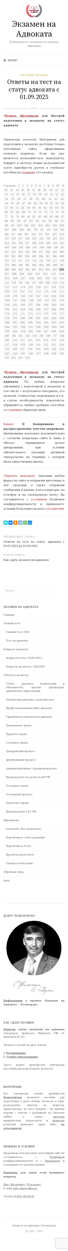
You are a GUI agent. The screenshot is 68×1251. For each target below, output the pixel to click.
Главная (8, 614)
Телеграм (33, 1184)
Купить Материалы (22, 116)
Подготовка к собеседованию (25, 837)
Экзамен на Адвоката (34, 29)
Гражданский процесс (20, 751)
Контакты (10, 1172)
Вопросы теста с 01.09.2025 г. (24, 657)
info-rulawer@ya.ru (25, 1188)
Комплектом (12, 1097)
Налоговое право (17, 802)
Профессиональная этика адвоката (29, 708)
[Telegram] (20, 523)
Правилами (52, 1160)
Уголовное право (17, 785)
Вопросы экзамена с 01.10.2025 (25, 666)
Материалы (11, 820)
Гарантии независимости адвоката (29, 716)
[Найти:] (62, 60)
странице (28, 172)
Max (6, 1184)
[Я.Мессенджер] (5, 523)
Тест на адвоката (17, 640)
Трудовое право (16, 734)
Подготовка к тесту (18, 846)
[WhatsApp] (25, 523)
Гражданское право (19, 725)
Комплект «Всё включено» (23, 828)
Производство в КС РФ (21, 811)
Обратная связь (13, 872)
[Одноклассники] (15, 523)
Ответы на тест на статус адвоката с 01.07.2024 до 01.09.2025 (34, 544)
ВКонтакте (18, 1184)
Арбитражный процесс (21, 759)
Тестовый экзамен (34, 75)
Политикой (57, 1157)
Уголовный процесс (19, 794)
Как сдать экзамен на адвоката (26, 560)
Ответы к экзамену (16, 675)
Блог (6, 880)
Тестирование (16, 1053)
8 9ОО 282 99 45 (24, 1196)
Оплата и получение (19, 863)
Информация (12, 1000)
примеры (58, 1120)
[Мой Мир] (30, 523)
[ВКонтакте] (10, 523)
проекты (59, 1116)
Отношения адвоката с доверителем (30, 699)
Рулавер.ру (49, 1225)
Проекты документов (20, 854)
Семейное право (17, 742)
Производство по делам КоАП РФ (28, 777)
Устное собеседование (22, 1056)
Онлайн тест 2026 (17, 632)
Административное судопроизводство (31, 768)
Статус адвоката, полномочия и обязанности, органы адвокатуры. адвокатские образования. (35, 687)
